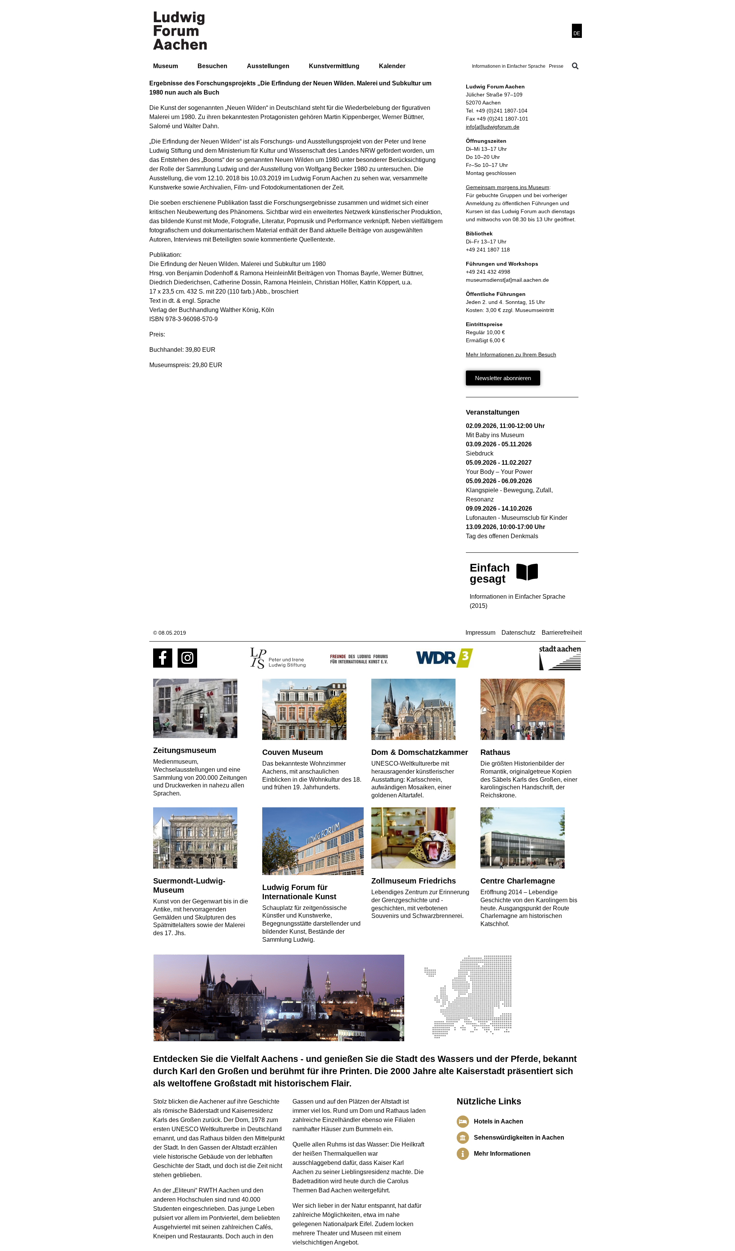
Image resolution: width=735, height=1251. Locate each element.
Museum (165, 66)
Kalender (392, 66)
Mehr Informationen (502, 1153)
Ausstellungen (268, 66)
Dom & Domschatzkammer (419, 752)
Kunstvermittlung (334, 66)
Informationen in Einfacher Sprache (509, 66)
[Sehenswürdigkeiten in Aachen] (463, 1138)
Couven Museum (292, 752)
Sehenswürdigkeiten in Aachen (519, 1137)
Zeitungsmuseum (184, 750)
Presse (556, 66)
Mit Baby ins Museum (495, 435)
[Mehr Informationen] (463, 1154)
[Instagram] (187, 658)
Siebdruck (479, 453)
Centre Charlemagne (517, 881)
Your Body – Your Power (499, 472)
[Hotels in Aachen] (463, 1121)
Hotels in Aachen (498, 1121)
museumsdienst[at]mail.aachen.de (507, 280)
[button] (575, 66)
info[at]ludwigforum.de (492, 127)
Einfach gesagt (490, 573)
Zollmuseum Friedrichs (413, 881)
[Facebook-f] (162, 658)
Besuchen (212, 66)
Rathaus (495, 752)
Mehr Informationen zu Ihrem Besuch (511, 354)
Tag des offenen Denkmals (502, 536)
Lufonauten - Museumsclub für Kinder (516, 517)
